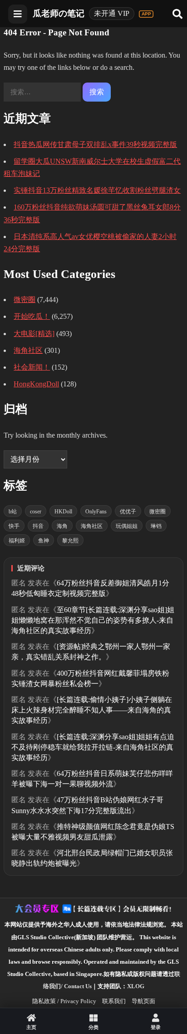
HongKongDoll (36, 384)
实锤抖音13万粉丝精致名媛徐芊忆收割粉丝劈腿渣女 (97, 190)
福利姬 (17, 540)
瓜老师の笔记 (58, 13)
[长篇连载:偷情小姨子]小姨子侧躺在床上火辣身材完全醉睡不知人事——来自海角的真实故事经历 (91, 710)
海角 (62, 526)
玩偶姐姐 (127, 526)
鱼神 (43, 540)
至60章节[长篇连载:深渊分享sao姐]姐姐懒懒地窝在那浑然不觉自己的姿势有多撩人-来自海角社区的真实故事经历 (92, 620)
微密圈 (24, 299)
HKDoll (63, 511)
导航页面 (143, 1001)
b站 (13, 511)
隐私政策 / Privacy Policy (64, 1001)
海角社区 (28, 350)
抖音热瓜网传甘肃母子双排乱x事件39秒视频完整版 (95, 144)
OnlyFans (96, 511)
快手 (14, 526)
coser (35, 511)
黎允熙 (70, 540)
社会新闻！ (32, 367)
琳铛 (156, 526)
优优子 (128, 511)
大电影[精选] (34, 333)
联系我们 (114, 1001)
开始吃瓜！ (32, 316)
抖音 (38, 526)
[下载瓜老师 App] (146, 14)
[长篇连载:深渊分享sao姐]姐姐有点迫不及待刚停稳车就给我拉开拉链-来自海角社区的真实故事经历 (92, 747)
